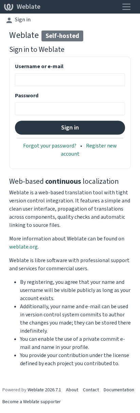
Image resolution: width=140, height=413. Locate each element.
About (72, 390)
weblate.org (23, 246)
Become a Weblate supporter (31, 401)
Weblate (28, 6)
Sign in (23, 19)
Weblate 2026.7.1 (44, 390)
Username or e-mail (39, 66)
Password (26, 95)
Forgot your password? (50, 145)
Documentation (119, 390)
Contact (91, 390)
